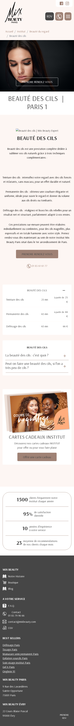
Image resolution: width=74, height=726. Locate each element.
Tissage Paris (10, 649)
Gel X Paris (9, 667)
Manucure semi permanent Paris (21, 654)
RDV (49, 16)
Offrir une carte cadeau (37, 457)
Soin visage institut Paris (16, 662)
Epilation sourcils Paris (15, 658)
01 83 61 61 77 (39, 265)
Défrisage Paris (11, 645)
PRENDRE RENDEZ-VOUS (37, 82)
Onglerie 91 (9, 671)
